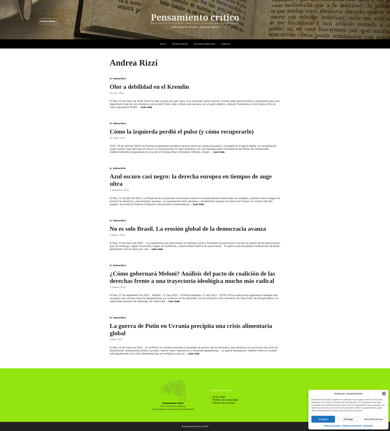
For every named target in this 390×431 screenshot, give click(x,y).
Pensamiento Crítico (173, 403)
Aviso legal (368, 425)
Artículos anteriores (204, 43)
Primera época (180, 43)
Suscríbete (48, 21)
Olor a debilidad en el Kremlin (149, 86)
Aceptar (323, 419)
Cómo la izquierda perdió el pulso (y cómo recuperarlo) (182, 131)
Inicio (163, 43)
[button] (383, 393)
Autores (225, 43)
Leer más (146, 107)
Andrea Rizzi (119, 78)
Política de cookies (332, 425)
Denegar (348, 419)
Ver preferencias (373, 419)
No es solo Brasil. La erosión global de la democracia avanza (188, 228)
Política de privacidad (352, 425)
